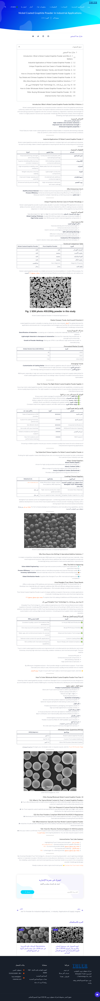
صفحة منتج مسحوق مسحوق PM (34, 597)
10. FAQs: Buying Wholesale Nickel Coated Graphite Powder (49, 92)
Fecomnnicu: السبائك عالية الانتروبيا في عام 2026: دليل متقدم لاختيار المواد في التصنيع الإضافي (33, 948)
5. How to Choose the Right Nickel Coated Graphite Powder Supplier (46, 74)
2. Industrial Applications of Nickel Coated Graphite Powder (50, 63)
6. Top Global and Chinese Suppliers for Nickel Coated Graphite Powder (45, 77)
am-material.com (33, 482)
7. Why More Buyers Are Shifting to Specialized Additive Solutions (47, 81)
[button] (5, 7)
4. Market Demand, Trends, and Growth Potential (54, 70)
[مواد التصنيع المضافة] (93, 3)
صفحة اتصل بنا (41, 832)
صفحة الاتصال (34, 671)
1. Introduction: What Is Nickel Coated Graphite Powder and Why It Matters (48, 57)
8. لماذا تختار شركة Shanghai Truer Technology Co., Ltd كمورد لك (48, 85)
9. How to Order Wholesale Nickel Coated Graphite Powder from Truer (46, 88)
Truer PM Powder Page (76, 747)
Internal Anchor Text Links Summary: (58, 96)
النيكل (67, 323)
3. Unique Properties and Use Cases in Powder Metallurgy (50, 66)
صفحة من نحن (27, 507)
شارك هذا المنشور (69, 52)
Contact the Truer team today (74, 865)
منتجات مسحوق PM (34, 273)
